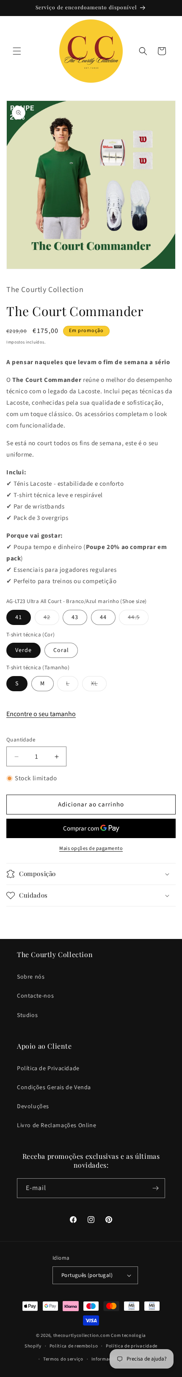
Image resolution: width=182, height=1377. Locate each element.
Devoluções (33, 1106)
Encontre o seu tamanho (41, 714)
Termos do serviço (63, 1359)
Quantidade (20, 740)
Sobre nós (30, 977)
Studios (27, 1015)
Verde (23, 650)
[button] (17, 51)
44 (103, 617)
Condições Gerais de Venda (54, 1087)
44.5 (138, 619)
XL (99, 685)
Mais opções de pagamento (91, 848)
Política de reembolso (74, 1346)
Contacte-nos (35, 996)
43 (75, 617)
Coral (61, 650)
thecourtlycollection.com (81, 1335)
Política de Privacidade (48, 1068)
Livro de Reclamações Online (56, 1125)
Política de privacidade (131, 1346)
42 (51, 619)
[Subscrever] (155, 1188)
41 (18, 617)
